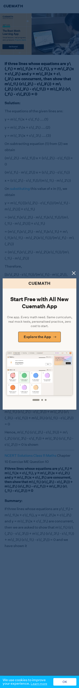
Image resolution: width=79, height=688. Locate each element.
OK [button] (65, 682)
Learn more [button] (39, 684)
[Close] (73, 273)
